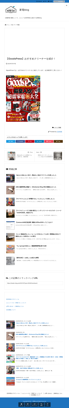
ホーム (8, 24)
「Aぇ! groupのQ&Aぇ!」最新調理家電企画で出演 (31, 246)
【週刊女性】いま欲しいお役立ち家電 (27, 258)
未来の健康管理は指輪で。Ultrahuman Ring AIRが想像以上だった (36, 187)
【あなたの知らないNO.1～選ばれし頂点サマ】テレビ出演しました (36, 175)
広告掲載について (11, 309)
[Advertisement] (34, 43)
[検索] (63, 1)
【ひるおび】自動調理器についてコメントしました (28, 379)
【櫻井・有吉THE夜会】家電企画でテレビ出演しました (29, 368)
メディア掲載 (16, 24)
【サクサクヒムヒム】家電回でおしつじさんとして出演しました (35, 199)
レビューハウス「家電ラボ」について (16, 302)
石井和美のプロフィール (12, 299)
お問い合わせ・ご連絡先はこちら (15, 306)
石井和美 (59, 131)
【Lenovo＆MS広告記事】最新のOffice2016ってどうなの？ (34, 222)
